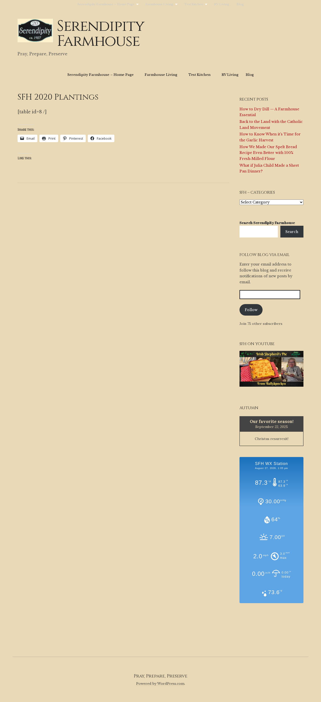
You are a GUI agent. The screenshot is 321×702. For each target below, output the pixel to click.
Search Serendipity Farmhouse (267, 222)
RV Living (221, 4)
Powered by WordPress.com (160, 683)
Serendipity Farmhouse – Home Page (105, 4)
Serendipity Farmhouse (100, 33)
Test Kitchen (193, 4)
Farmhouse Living (159, 4)
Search (291, 231)
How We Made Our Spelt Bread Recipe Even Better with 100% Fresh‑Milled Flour (268, 153)
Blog (240, 4)
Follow (251, 310)
